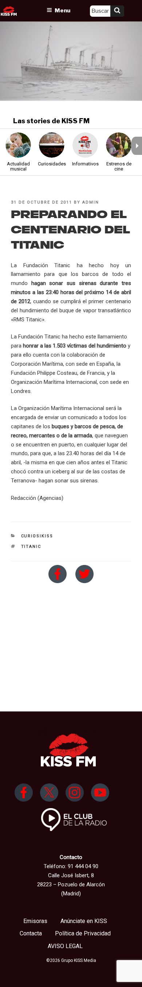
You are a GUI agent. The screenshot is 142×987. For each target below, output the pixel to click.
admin (90, 202)
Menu (62, 10)
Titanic (31, 546)
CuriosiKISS (37, 536)
